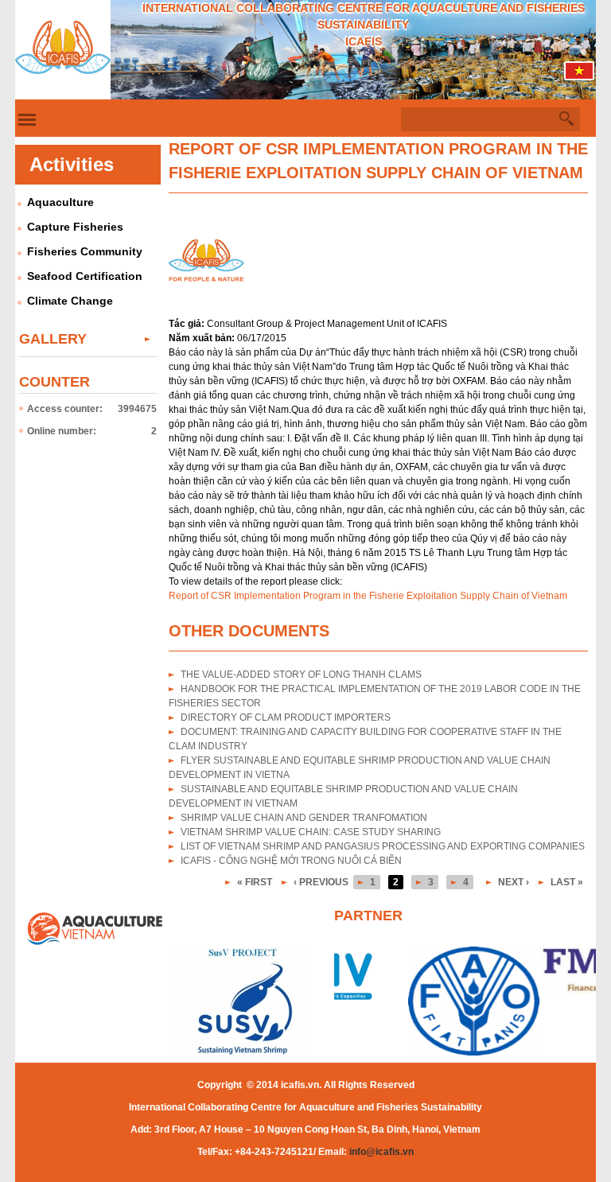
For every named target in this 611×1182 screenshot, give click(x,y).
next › (513, 882)
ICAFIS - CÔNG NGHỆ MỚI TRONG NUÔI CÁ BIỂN (291, 860)
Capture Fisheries (75, 226)
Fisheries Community (84, 251)
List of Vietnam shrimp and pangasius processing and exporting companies (383, 846)
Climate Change (70, 300)
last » (567, 882)
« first (254, 882)
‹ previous (321, 882)
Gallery (53, 339)
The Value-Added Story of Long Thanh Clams (301, 674)
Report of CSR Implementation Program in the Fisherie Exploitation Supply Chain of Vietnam (368, 595)
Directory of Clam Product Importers (286, 717)
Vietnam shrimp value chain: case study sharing (311, 832)
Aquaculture (60, 202)
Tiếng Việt (580, 74)
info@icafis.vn (381, 1151)
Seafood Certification (84, 276)
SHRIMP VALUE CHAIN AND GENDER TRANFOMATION (304, 817)
